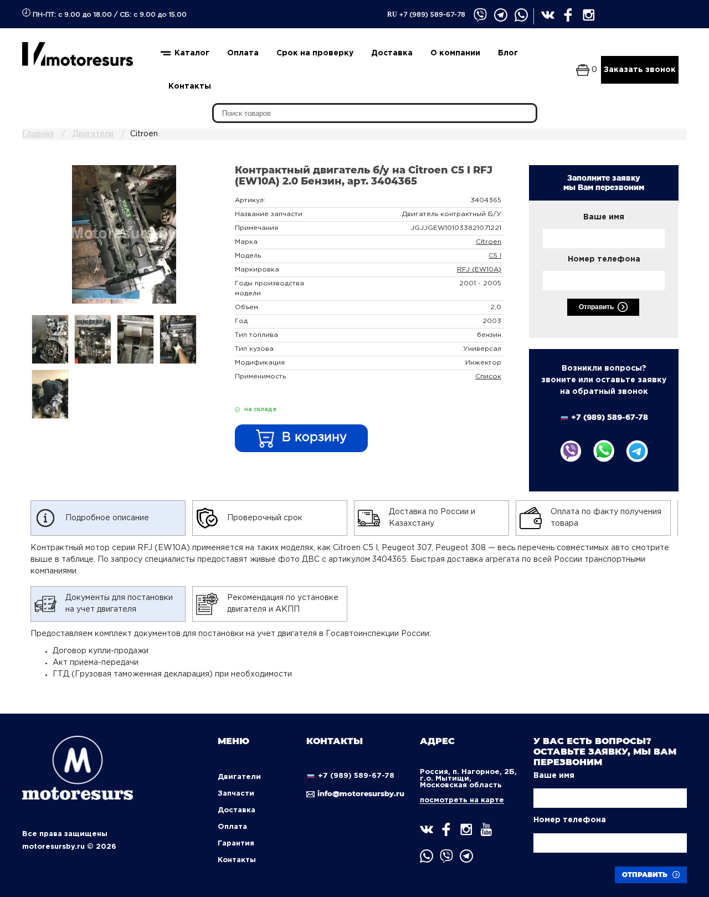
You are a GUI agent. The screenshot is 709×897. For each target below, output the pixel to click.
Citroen (488, 242)
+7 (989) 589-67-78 (426, 14)
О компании (455, 53)
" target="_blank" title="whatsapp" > (522, 16)
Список (488, 376)
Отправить (596, 307)
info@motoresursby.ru (359, 793)
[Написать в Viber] (570, 451)
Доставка (392, 53)
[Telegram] (501, 16)
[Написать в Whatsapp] (604, 451)
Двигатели (239, 777)
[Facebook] (569, 16)
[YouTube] (486, 829)
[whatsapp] (426, 856)
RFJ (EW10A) (479, 269)
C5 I (495, 256)
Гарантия (236, 843)
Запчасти (236, 794)
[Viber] (481, 16)
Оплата (243, 53)
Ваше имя (603, 217)
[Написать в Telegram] (637, 451)
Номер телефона (604, 259)
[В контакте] (548, 16)
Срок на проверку (314, 53)
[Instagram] (589, 16)
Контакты (189, 86)
